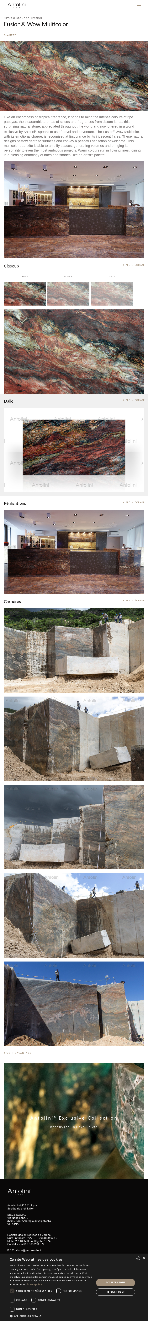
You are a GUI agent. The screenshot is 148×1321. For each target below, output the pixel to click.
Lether (68, 276)
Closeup (11, 266)
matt (112, 276)
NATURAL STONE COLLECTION (23, 18)
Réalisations (15, 503)
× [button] (143, 1258)
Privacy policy (34, 1284)
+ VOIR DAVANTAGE (18, 1052)
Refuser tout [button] (116, 1292)
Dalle (8, 401)
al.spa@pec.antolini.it (28, 1250)
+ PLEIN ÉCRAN (133, 265)
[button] (51, 1316)
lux (25, 276)
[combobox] (138, 1258)
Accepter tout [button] (115, 1282)
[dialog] (74, 1287)
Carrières (12, 601)
